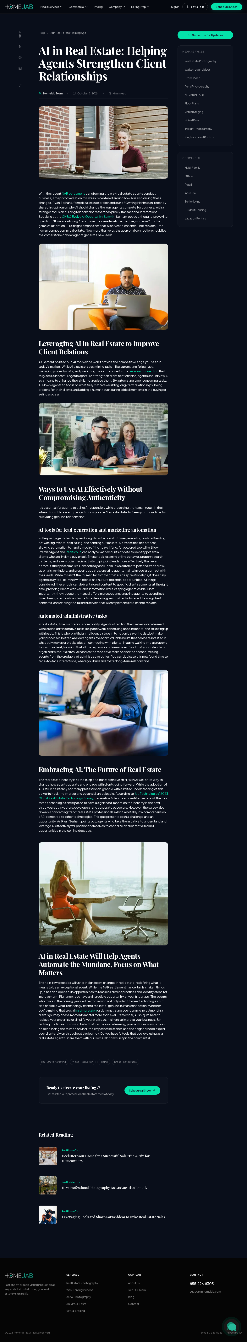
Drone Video (192, 78)
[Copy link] (20, 85)
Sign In (175, 6)
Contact (133, 1303)
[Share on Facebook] (20, 57)
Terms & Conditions (210, 1332)
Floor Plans (192, 103)
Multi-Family (192, 167)
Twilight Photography (198, 128)
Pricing (98, 6)
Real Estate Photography (201, 61)
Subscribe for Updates (207, 35)
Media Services (50, 6)
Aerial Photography (197, 86)
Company (115, 6)
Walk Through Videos (79, 1290)
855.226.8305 (202, 1283)
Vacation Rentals (195, 218)
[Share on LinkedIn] (20, 68)
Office (189, 176)
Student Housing (195, 210)
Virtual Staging (194, 111)
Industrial (190, 193)
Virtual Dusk (192, 120)
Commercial (76, 6)
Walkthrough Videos (198, 69)
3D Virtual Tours (195, 95)
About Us (134, 1283)
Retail (188, 184)
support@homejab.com (205, 1291)
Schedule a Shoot (140, 1090)
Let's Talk (197, 6)
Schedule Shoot (227, 6)
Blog (42, 32)
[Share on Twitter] (20, 47)
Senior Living (192, 201)
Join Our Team (137, 1290)
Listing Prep (138, 6)
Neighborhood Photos (199, 137)
